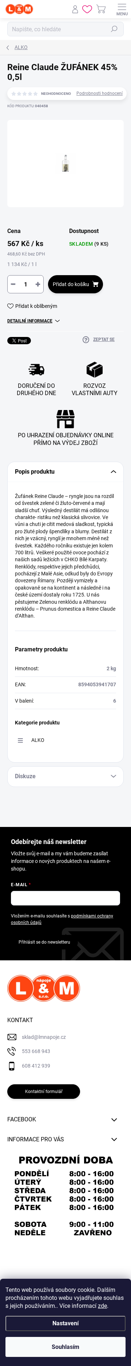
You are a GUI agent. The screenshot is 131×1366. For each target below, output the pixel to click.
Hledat (114, 29)
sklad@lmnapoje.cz (44, 1037)
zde (102, 1305)
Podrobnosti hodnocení (99, 93)
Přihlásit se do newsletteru (44, 942)
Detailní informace (29, 321)
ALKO (37, 740)
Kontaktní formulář (44, 1091)
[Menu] (122, 9)
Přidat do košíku (71, 284)
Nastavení (65, 1323)
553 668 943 (36, 1051)
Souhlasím (65, 1346)
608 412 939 (36, 1066)
